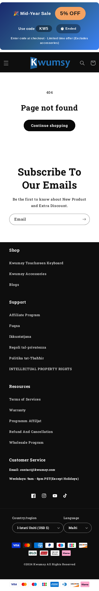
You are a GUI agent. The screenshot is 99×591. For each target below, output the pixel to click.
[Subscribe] (84, 219)
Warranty (17, 410)
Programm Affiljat (25, 421)
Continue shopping (49, 125)
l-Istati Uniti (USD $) (33, 528)
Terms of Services (25, 399)
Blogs (14, 284)
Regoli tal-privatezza (27, 347)
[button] (6, 63)
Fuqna (14, 326)
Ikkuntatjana (20, 336)
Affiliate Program (24, 315)
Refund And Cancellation (31, 431)
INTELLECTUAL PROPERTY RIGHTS (40, 369)
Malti (73, 528)
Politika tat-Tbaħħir (26, 358)
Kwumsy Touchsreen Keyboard (36, 263)
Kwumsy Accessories (27, 274)
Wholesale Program (26, 442)
